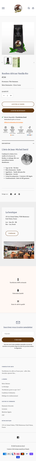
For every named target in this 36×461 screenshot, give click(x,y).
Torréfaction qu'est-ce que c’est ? (11, 390)
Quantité (5, 91)
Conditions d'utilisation (8, 393)
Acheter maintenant (18, 110)
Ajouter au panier (18, 104)
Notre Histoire (6, 383)
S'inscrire (18, 340)
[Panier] (33, 8)
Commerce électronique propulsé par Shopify (18, 449)
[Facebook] (18, 437)
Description (6, 143)
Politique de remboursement (10, 396)
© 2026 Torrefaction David (18, 446)
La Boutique (5, 387)
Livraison (4, 409)
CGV (3, 415)
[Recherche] (29, 8)
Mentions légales (6, 412)
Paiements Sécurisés (7, 406)
